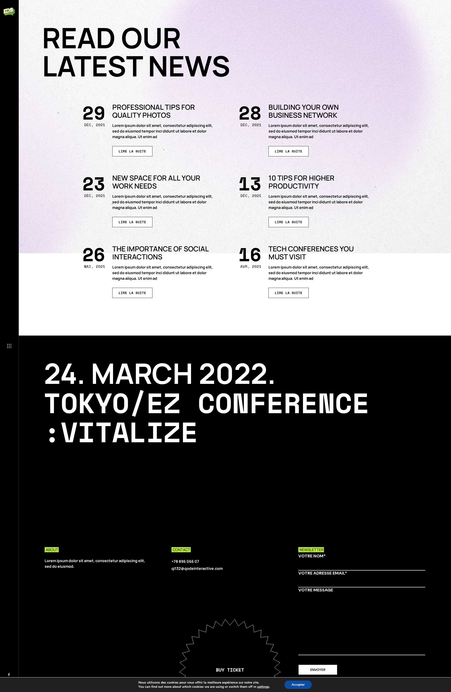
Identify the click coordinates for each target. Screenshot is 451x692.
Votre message (315, 590)
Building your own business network (303, 111)
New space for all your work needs (156, 182)
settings (263, 687)
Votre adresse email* (322, 573)
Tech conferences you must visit (311, 252)
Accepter (298, 684)
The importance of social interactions (160, 252)
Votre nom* (312, 556)
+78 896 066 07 (185, 561)
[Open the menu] (9, 346)
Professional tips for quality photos (153, 111)
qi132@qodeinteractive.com (197, 568)
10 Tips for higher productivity (301, 182)
